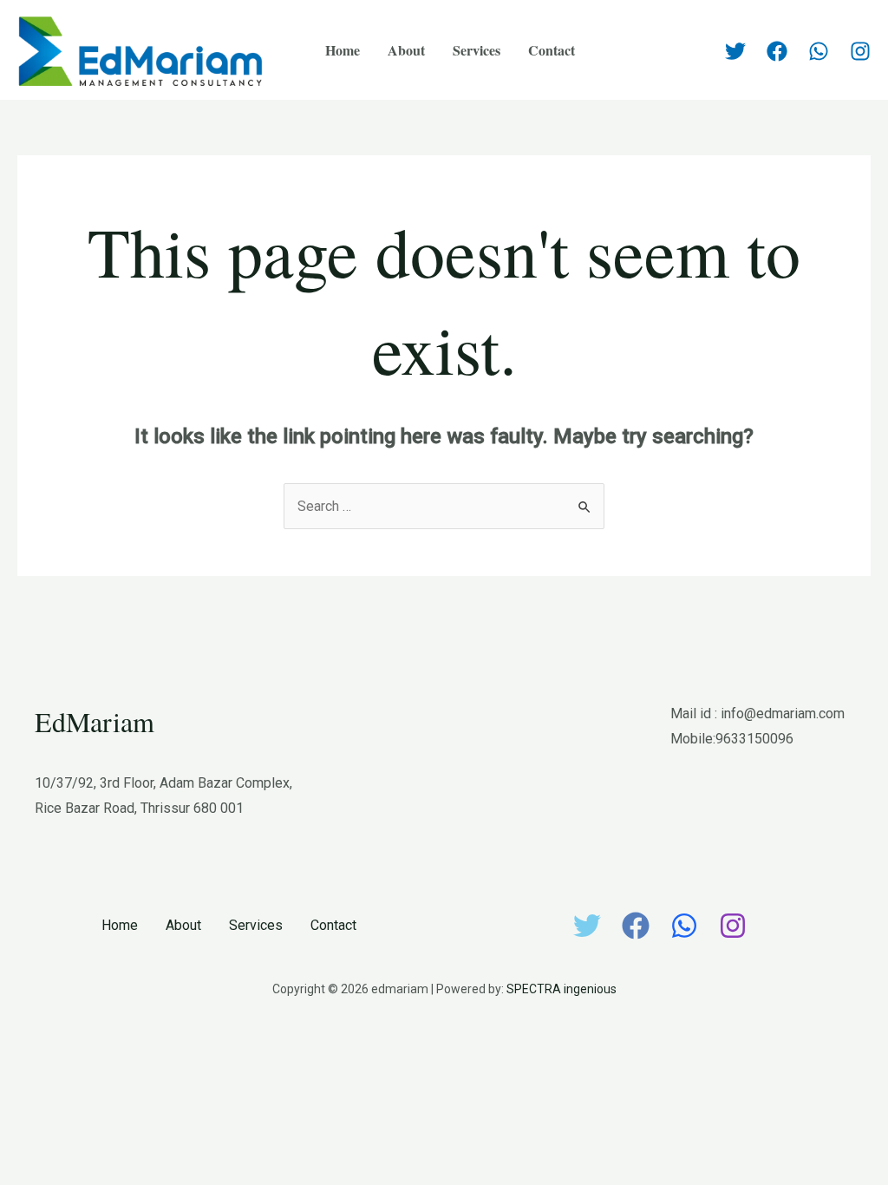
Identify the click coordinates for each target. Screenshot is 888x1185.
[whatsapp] (818, 51)
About (406, 50)
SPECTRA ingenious (561, 989)
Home (342, 50)
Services (476, 50)
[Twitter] (735, 51)
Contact (551, 50)
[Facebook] (777, 51)
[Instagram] (860, 51)
